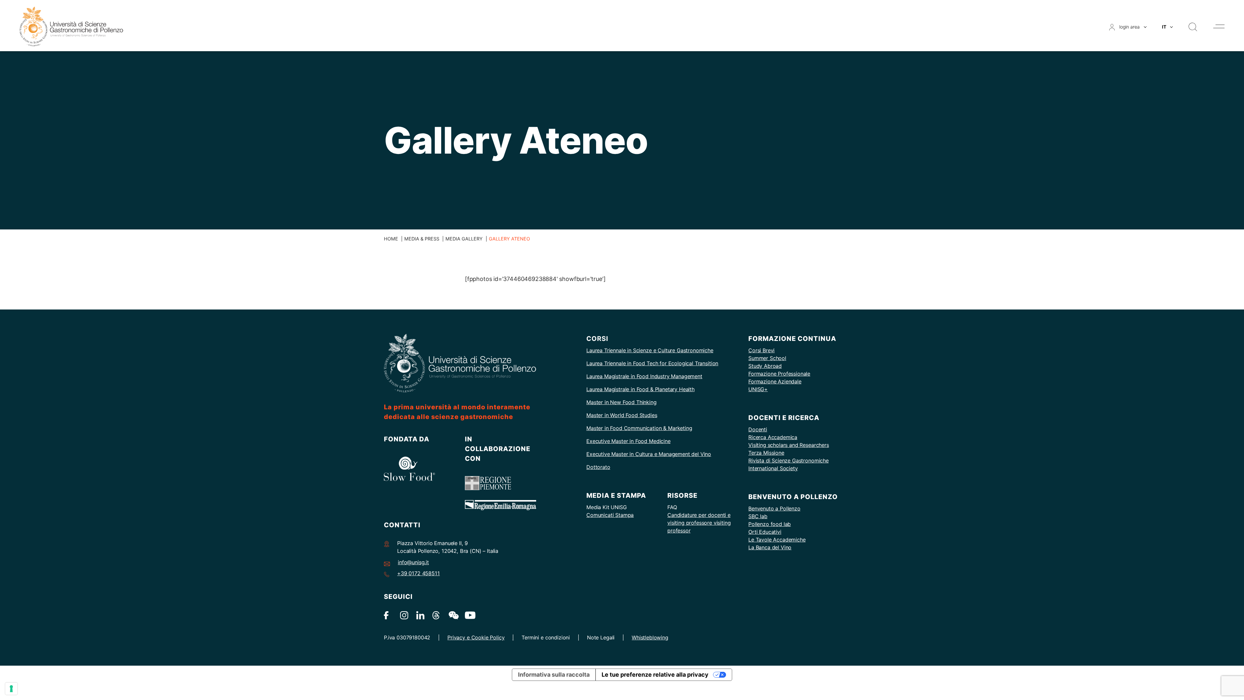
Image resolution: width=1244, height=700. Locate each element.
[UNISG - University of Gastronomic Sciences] (71, 26)
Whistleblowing (650, 637)
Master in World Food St (615, 415)
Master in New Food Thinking (621, 402)
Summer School (767, 358)
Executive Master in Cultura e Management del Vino (648, 454)
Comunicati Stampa (610, 515)
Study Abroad (765, 366)
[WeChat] (453, 615)
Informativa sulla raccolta (554, 674)
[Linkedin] (420, 615)
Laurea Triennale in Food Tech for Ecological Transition (652, 363)
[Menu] (1219, 26)
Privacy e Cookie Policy (475, 637)
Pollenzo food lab (769, 524)
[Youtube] (469, 615)
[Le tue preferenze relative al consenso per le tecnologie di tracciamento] (11, 688)
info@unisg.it (413, 562)
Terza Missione (766, 452)
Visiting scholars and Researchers (788, 445)
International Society (773, 468)
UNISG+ (758, 389)
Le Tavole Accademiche (777, 539)
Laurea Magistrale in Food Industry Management (644, 376)
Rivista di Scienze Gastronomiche (788, 460)
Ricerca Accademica (772, 437)
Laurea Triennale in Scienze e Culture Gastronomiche (649, 350)
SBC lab (757, 516)
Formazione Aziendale (774, 381)
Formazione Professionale (779, 373)
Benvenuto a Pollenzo (774, 508)
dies (652, 415)
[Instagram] (404, 615)
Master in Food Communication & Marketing (639, 428)
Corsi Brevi (761, 350)
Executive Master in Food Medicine (628, 441)
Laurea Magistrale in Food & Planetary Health (640, 389)
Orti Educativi (764, 532)
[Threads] (436, 615)
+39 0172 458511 (418, 573)
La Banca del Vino (769, 547)
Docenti (757, 429)
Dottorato (598, 467)
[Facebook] (388, 615)
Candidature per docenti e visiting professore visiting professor (699, 523)
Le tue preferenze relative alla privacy (655, 674)
